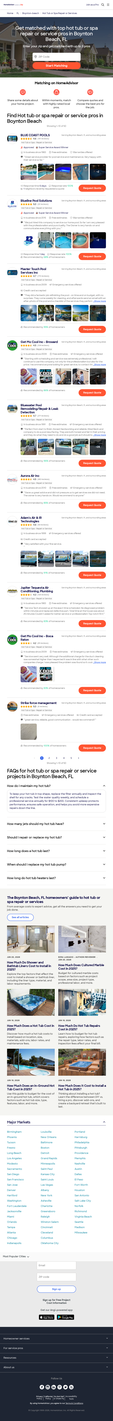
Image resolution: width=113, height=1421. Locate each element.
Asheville (46, 1200)
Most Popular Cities (14, 1256)
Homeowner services (16, 1338)
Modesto (12, 1163)
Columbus (47, 1237)
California (48, 1397)
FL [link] (18, 13)
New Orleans (48, 1137)
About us (9, 1367)
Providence (81, 1153)
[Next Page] (78, 758)
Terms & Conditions (74, 1403)
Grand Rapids (49, 1158)
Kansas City (48, 1174)
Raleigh (45, 1216)
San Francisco (15, 1179)
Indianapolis (14, 1243)
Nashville (80, 1163)
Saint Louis (47, 1179)
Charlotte (47, 1206)
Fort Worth (81, 1184)
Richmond (81, 1211)
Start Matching (56, 66)
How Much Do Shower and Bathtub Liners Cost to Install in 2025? (29, 966)
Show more (100, 301)
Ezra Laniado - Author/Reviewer (76, 957)
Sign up (56, 1289)
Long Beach (14, 1153)
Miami (10, 1216)
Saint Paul (47, 1169)
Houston (80, 1190)
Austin (78, 1169)
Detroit (45, 1153)
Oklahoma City (50, 1243)
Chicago (12, 1237)
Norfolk (79, 1206)
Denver (11, 1190)
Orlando (12, 1222)
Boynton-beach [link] (30, 13)
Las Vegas (47, 1184)
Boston (45, 1147)
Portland (80, 1131)
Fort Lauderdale (17, 1206)
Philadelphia (82, 1142)
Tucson (11, 1142)
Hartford (12, 1195)
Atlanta (11, 1232)
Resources (10, 1357)
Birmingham (14, 1131)
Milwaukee (81, 1232)
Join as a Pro (92, 4)
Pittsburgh (81, 1147)
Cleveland (47, 1232)
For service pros (13, 1348)
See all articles (20, 917)
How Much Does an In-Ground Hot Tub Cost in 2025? (30, 1087)
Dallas (78, 1174)
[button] (29, 172)
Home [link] (10, 13)
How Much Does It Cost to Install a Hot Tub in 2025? (82, 1087)
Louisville (46, 1131)
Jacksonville (14, 1211)
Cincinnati (47, 1227)
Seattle (79, 1222)
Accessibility (71, 1397)
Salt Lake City (83, 1200)
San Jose (12, 1184)
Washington (14, 1200)
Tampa (11, 1227)
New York (46, 1195)
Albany (45, 1190)
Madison (80, 1227)
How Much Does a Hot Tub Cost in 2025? (30, 1027)
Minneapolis (48, 1163)
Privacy (39, 1397)
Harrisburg (81, 1137)
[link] (56, 138)
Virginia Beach (83, 1216)
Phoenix (12, 1137)
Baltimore (47, 1142)
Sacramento (14, 1169)
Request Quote (92, 188)
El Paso (79, 1179)
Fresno (11, 1147)
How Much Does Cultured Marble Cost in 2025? (81, 966)
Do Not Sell (59, 1397)
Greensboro (48, 1211)
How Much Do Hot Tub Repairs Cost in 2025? (79, 1027)
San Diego (13, 1174)
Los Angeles (14, 1158)
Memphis (80, 1158)
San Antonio (82, 1195)
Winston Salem (50, 1222)
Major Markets (18, 1122)
